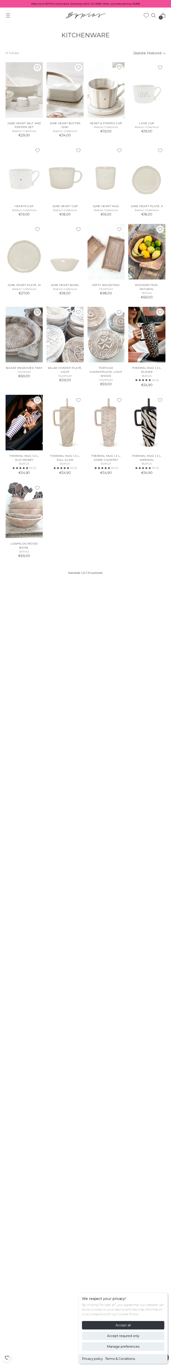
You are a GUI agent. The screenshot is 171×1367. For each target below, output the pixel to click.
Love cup (147, 123)
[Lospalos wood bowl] (24, 510)
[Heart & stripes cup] (106, 90)
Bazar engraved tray (24, 367)
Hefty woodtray (106, 285)
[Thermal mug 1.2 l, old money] (24, 422)
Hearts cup (24, 206)
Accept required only (123, 1336)
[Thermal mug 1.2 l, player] (146, 334)
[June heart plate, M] (24, 251)
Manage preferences (123, 1347)
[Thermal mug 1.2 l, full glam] (65, 422)
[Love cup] (146, 90)
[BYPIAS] (85, 15)
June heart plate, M (24, 285)
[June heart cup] (65, 173)
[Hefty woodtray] (106, 251)
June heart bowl (65, 285)
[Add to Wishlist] (37, 67)
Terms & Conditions (120, 1359)
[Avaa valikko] (7, 15)
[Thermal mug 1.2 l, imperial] (146, 422)
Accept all (123, 1325)
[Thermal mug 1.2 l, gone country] (106, 422)
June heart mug (106, 206)
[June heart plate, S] (146, 173)
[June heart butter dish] (65, 90)
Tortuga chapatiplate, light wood (106, 371)
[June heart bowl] (65, 251)
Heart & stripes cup (106, 123)
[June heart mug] (106, 173)
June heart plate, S (147, 206)
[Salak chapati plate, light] (65, 334)
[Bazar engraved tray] (24, 334)
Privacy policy (92, 1359)
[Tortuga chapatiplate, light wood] (106, 334)
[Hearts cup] (24, 173)
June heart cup (65, 206)
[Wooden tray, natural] (146, 251)
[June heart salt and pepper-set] (24, 90)
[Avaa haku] (153, 15)
